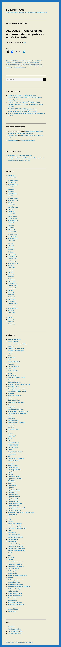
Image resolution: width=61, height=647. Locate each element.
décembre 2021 (12, 216)
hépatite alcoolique (29, 64)
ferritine (10, 434)
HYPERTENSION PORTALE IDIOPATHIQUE (21, 512)
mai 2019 (10, 272)
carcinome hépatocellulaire (16, 377)
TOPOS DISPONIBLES (28, 140)
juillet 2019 (11, 268)
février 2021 (11, 227)
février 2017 (11, 324)
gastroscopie (12, 454)
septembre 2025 (13, 184)
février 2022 (11, 211)
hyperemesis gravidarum (15, 503)
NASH (9, 555)
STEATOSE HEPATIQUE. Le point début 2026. (22, 95)
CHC (25, 62)
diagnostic (16, 64)
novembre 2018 (12, 286)
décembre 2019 (12, 256)
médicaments (38, 64)
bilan (9, 359)
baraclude (14, 62)
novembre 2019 (12, 259)
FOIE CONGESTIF (13, 445)
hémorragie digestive (14, 470)
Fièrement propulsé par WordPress (24, 642)
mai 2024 (11, 196)
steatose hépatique (14, 582)
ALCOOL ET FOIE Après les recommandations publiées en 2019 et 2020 (25, 34)
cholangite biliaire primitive (16, 389)
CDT (22, 62)
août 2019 (11, 265)
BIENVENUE (11, 357)
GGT (23, 64)
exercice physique (13, 429)
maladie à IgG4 (12, 541)
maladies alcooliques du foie (16, 548)
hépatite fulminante (14, 490)
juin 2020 (11, 243)
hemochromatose (13, 467)
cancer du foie (12, 375)
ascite (9, 355)
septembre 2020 (13, 238)
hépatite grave (12, 492)
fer (8, 431)
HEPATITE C (11, 483)
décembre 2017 (12, 301)
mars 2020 (11, 250)
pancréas (10, 559)
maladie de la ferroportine (16, 544)
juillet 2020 (11, 241)
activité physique (13, 341)
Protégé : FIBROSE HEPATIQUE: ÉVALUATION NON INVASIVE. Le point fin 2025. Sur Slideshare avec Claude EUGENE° (25, 104)
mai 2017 (10, 317)
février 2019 (11, 279)
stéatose (26, 65)
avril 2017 (11, 319)
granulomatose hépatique (16, 458)
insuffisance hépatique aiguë (17, 528)
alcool (36, 60)
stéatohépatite (12, 573)
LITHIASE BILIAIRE (14, 535)
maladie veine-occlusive (15, 546)
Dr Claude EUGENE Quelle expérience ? (20, 155)
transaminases (12, 600)
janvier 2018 (11, 299)
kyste (9, 530)
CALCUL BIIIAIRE (13, 371)
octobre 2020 (12, 236)
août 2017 (11, 310)
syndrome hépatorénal (15, 593)
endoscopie (11, 425)
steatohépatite (12, 571)
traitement (32, 65)
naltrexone (15, 65)
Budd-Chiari (11, 368)
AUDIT (39, 60)
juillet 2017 (11, 312)
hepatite (10, 472)
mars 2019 (11, 277)
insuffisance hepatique (15, 523)
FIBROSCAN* (12, 436)
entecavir (11, 427)
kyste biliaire (12, 532)
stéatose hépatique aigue (15, 584)
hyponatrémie (12, 514)
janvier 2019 (11, 281)
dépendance (9, 64)
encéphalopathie (13, 420)
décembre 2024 (12, 193)
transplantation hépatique (16, 604)
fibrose (10, 438)
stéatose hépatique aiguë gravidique (19, 586)
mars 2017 (11, 321)
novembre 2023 (13, 198)
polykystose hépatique (15, 564)
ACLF (32, 60)
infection (10, 521)
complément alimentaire (15, 409)
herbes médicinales (14, 501)
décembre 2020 (12, 232)
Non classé (20, 60)
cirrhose (29, 62)
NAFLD (10, 553)
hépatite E (11, 488)
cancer (19, 62)
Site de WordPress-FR (15, 633)
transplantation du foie (15, 602)
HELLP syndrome (13, 465)
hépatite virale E (13, 499)
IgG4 (9, 519)
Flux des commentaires (15, 631)
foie (20, 64)
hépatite (10, 474)
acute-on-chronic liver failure (17, 344)
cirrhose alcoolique (14, 400)
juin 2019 (11, 270)
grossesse (11, 463)
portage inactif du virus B (16, 566)
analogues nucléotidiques (16, 350)
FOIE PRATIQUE (15, 9)
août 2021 (11, 223)
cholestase (11, 393)
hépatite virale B (13, 494)
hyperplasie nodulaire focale (16, 508)
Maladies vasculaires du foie (16, 550)
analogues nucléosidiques (16, 348)
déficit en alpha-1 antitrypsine (17, 413)
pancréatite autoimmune (15, 562)
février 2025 (11, 191)
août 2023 (11, 202)
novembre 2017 (12, 303)
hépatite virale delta (14, 496)
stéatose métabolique (14, 589)
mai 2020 (11, 245)
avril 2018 (11, 292)
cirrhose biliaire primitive (16, 402)
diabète (10, 416)
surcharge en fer (13, 591)
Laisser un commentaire (19, 67)
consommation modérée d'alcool (18, 411)
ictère (9, 517)
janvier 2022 (12, 214)
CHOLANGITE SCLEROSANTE (17, 391)
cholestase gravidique (14, 395)
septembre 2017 (13, 308)
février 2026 (11, 175)
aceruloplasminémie (14, 339)
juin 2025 (11, 187)
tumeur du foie (12, 607)
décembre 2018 (12, 283)
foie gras (10, 449)
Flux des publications (14, 629)
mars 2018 (11, 294)
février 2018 (11, 297)
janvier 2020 (12, 254)
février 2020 (11, 252)
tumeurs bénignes (13, 609)
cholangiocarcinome (14, 382)
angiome (10, 353)
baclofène (8, 62)
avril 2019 (11, 274)
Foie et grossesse (13, 447)
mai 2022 (11, 209)
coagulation (11, 407)
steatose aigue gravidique (16, 580)
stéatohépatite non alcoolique (17, 575)
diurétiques (11, 418)
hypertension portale (14, 510)
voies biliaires (12, 611)
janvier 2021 (11, 229)
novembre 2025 (13, 180)
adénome (11, 346)
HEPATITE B (11, 481)
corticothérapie (35, 62)
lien (24, 42)
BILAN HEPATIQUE (14, 362)
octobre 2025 (12, 182)
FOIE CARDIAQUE (13, 443)
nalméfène (9, 65)
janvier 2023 (11, 205)
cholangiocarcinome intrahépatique (19, 384)
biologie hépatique (13, 366)
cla (8, 404)
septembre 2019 (13, 263)
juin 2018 (10, 290)
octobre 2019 (12, 261)
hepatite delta (12, 485)
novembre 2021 (12, 218)
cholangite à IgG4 (13, 386)
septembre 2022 (13, 207)
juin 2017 (10, 315)
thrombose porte (13, 598)
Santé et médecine (13, 568)
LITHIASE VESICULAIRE (15, 537)
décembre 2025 (12, 178)
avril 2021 (11, 225)
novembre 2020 (13, 234)
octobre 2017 (12, 306)
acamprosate (27, 60)
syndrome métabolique (15, 595)
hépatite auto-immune (15, 479)
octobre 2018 (12, 288)
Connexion (11, 627)
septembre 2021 (13, 220)
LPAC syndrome (13, 539)
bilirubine (11, 364)
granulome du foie (13, 461)
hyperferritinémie (13, 505)
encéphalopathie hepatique (16, 422)
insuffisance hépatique (15, 526)
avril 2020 (11, 247)
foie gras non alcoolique (15, 452)
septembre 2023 (13, 200)
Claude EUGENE (13, 135)
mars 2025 (11, 189)
